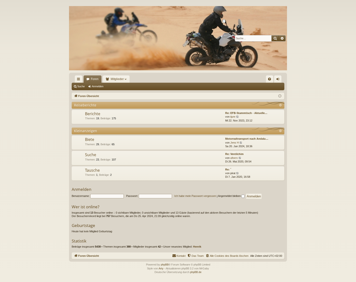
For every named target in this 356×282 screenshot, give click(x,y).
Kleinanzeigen (85, 131)
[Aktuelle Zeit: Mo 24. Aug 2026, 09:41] (279, 96)
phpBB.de (195, 272)
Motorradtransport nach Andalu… (246, 138)
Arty (161, 268)
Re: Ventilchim (234, 154)
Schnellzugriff (79, 80)
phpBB (165, 264)
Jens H (234, 142)
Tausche (92, 170)
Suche (81, 86)
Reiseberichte (85, 105)
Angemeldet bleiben (229, 195)
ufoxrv (234, 157)
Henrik (197, 246)
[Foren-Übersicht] (178, 38)
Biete (89, 139)
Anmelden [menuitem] (278, 80)
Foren (95, 79)
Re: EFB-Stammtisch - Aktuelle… (246, 113)
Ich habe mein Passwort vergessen (195, 195)
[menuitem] (269, 79)
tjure (232, 116)
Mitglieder (117, 79)
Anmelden (97, 86)
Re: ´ (228, 169)
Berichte (92, 113)
